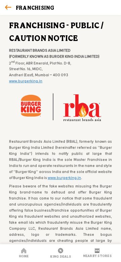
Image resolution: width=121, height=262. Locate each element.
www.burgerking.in (25, 81)
